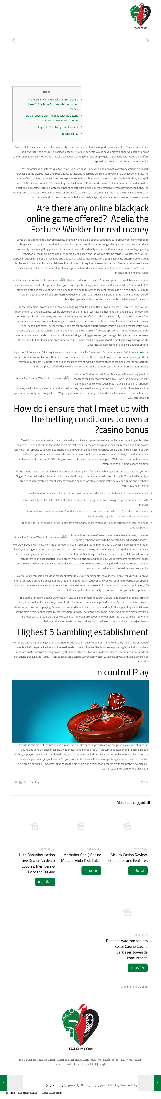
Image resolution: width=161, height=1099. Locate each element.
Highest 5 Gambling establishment (58, 127)
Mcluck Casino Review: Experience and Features (128, 857)
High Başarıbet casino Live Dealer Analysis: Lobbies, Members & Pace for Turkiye (37, 863)
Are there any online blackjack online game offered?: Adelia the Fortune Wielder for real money (52, 104)
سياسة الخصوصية (28, 1092)
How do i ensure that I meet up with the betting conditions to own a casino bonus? (51, 118)
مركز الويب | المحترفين (58, 1085)
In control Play (70, 133)
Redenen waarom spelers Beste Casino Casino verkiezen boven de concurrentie (127, 949)
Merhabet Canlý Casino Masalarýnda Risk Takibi (81, 857)
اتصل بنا (10, 1092)
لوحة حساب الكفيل (51, 1092)
